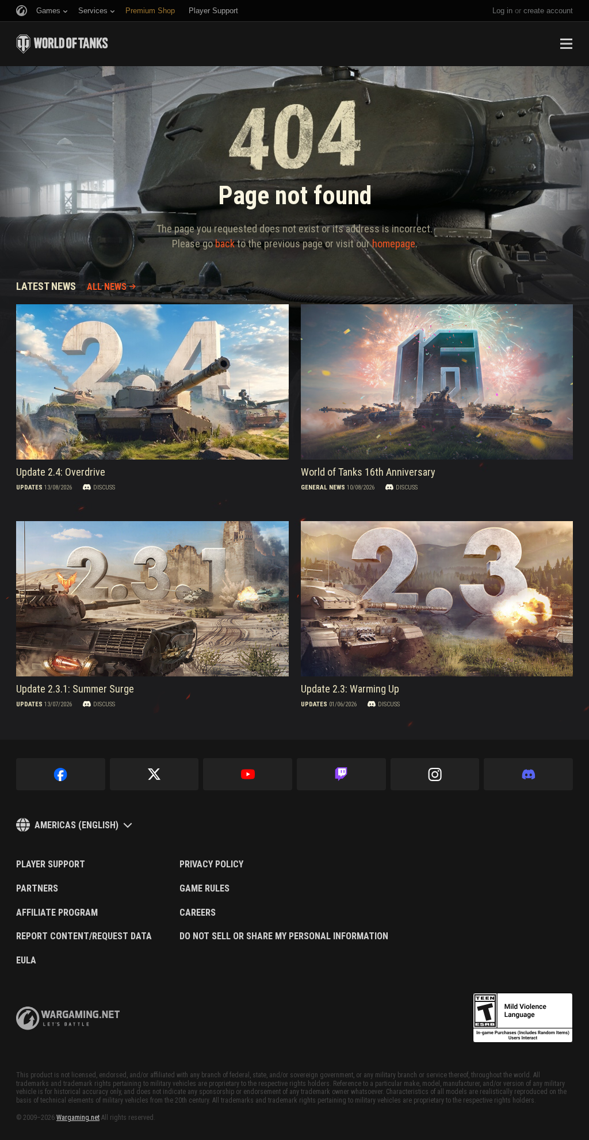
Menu (566, 43)
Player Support (50, 864)
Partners (37, 888)
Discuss (104, 487)
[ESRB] (523, 1018)
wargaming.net (68, 1018)
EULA (26, 960)
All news (107, 286)
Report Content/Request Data (84, 936)
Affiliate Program (57, 913)
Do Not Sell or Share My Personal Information (283, 936)
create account (548, 10)
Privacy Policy (211, 864)
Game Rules (204, 888)
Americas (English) (76, 825)
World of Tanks (62, 43)
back (225, 244)
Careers (197, 913)
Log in (502, 10)
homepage (393, 244)
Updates (29, 487)
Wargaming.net (78, 1118)
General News (323, 487)
